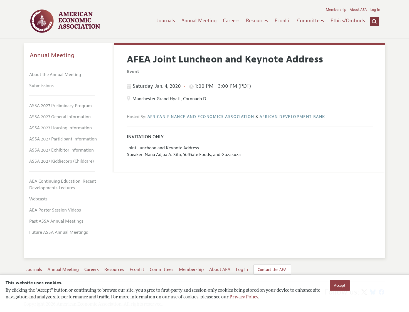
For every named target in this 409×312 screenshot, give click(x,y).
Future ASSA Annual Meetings (58, 232)
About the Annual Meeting (55, 74)
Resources (257, 20)
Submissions (41, 86)
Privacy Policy (244, 297)
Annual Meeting (199, 20)
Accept (340, 285)
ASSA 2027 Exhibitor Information (61, 150)
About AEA (358, 9)
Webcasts (38, 199)
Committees (310, 20)
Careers (231, 20)
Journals (166, 20)
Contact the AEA (272, 269)
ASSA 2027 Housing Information (60, 128)
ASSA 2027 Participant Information (63, 139)
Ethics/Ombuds (348, 20)
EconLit (283, 20)
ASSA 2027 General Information (60, 117)
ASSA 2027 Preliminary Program (60, 106)
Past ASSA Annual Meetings (56, 221)
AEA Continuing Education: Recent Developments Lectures (62, 184)
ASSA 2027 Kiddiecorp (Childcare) (61, 161)
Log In (375, 9)
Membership (336, 9)
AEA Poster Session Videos (55, 210)
